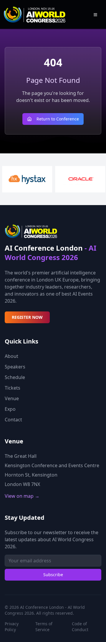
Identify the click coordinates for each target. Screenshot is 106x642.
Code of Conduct (80, 626)
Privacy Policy (12, 626)
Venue (12, 398)
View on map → (22, 496)
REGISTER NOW (27, 317)
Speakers (15, 366)
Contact (13, 419)
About (11, 356)
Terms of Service (43, 626)
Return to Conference (58, 119)
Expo (10, 409)
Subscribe (53, 574)
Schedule (15, 377)
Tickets (12, 388)
